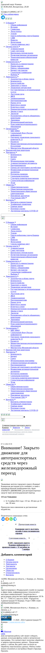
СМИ (13, 38)
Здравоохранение (18, 98)
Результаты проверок (19, 174)
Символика (15, 29)
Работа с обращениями (20, 68)
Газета (13, 159)
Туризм (14, 34)
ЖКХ (13, 96)
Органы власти (12, 47)
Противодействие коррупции (18, 150)
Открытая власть (13, 62)
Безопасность (16, 81)
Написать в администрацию (22, 64)
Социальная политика (20, 176)
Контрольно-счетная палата (22, 53)
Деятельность (11, 77)
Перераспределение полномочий (24, 109)
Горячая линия (16, 206)
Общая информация (19, 25)
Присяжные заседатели (20, 196)
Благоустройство (17, 83)
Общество (10, 185)
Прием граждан (17, 66)
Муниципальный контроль (22, 122)
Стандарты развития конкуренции (25, 178)
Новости (14, 40)
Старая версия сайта (16, 622)
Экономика (15, 120)
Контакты (10, 200)
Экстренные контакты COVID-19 (24, 211)
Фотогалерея (16, 42)
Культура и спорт (18, 107)
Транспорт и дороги (19, 85)
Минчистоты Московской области (25, 148)
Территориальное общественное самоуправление (24, 192)
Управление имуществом (21, 88)
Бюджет (14, 157)
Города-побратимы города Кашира (25, 36)
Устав (13, 183)
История (14, 27)
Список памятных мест (20, 44)
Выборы (14, 75)
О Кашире (10, 23)
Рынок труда (16, 103)
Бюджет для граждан (19, 70)
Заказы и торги (17, 111)
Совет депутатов (17, 51)
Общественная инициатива (22, 189)
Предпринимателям (19, 101)
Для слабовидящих (11, 14)
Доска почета (16, 31)
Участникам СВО (18, 198)
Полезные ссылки (18, 209)
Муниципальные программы (22, 161)
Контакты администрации (21, 202)
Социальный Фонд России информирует (22, 134)
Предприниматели (18, 165)
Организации (11, 129)
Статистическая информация (22, 180)
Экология (14, 113)
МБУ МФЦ (15, 131)
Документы (11, 152)
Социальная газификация (21, 72)
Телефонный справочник (21, 204)
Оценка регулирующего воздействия (26, 168)
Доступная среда (17, 94)
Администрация (17, 49)
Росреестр (15, 142)
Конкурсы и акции (18, 105)
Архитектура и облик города (22, 79)
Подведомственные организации (24, 55)
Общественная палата (19, 187)
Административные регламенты (24, 163)
